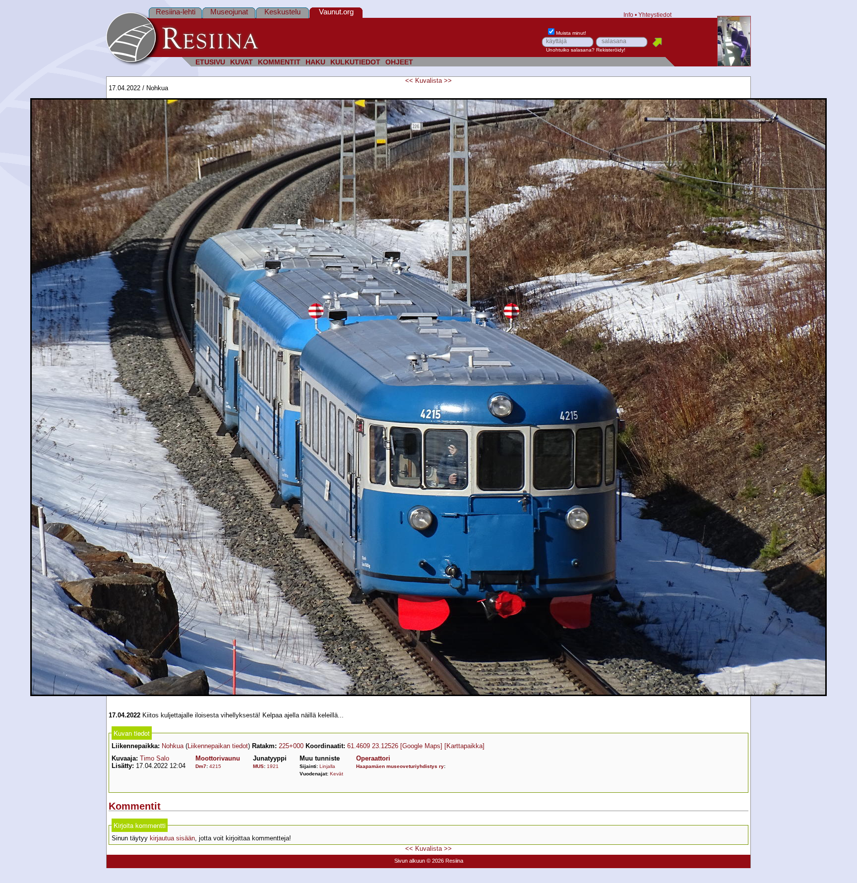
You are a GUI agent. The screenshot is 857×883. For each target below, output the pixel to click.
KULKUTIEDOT (355, 62)
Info (628, 14)
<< (409, 80)
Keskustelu (282, 11)
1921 (273, 766)
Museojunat (229, 11)
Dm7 (200, 766)
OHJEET (399, 62)
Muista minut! (571, 33)
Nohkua (173, 746)
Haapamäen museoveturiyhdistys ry (400, 766)
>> (448, 80)
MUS (258, 766)
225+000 (291, 746)
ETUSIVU (210, 62)
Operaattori (373, 758)
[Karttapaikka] (464, 746)
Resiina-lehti (175, 11)
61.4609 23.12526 (372, 746)
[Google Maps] (421, 746)
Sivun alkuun (409, 861)
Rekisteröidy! (610, 50)
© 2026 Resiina (445, 861)
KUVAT (241, 62)
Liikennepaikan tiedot (217, 746)
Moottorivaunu (217, 758)
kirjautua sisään (172, 838)
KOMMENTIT (279, 62)
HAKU (315, 62)
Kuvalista (428, 80)
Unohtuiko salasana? (570, 50)
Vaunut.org (336, 11)
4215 (215, 766)
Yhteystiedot (655, 14)
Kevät (336, 773)
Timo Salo (154, 758)
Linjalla (327, 766)
